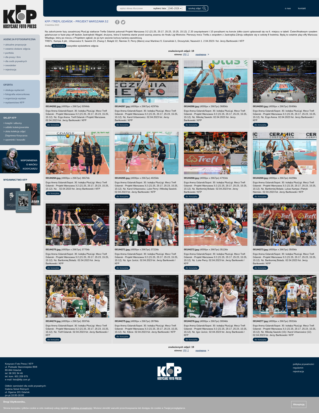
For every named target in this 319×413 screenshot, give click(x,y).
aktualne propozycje (15, 44)
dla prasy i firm (13, 57)
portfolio (9, 53)
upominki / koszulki (15, 139)
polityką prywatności (81, 408)
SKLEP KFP (9, 117)
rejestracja (10, 69)
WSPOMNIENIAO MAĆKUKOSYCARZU (29, 164)
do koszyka (59, 45)
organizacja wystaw (15, 98)
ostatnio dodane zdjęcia (17, 48)
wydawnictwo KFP (14, 102)
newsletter (10, 65)
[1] (184, 54)
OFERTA (8, 84)
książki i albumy (13, 123)
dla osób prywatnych (16, 61)
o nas (288, 8)
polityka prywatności (303, 364)
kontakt (302, 8)
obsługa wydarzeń (14, 90)
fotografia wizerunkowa (17, 94)
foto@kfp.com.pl (21, 379)
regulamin (298, 367)
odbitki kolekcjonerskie (17, 127)
